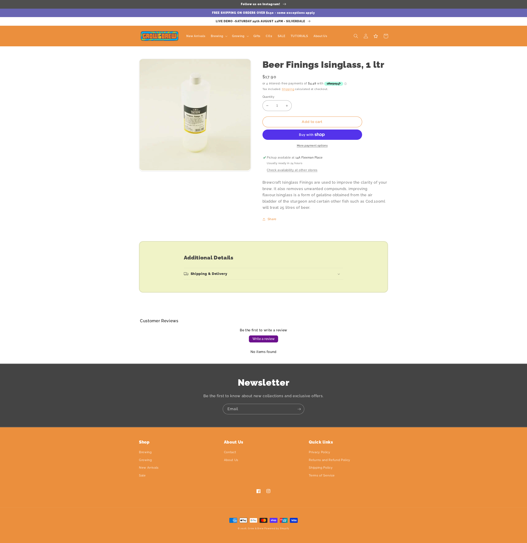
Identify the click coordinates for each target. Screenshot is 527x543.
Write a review (263, 339)
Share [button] (272, 219)
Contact (230, 452)
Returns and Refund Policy (329, 460)
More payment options (312, 145)
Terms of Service (322, 475)
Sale (142, 475)
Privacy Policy (319, 452)
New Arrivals (149, 467)
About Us (231, 460)
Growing (145, 460)
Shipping (288, 89)
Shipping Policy (320, 467)
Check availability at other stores (292, 170)
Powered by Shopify (276, 528)
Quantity (268, 96)
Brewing (145, 452)
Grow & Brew (256, 528)
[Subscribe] (299, 409)
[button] (218, 36)
